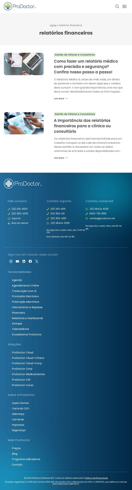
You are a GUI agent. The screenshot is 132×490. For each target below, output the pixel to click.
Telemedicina (20, 329)
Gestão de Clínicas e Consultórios (75, 54)
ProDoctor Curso (22, 385)
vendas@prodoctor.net (102, 218)
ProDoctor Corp (22, 369)
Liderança (18, 414)
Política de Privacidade (96, 478)
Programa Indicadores (26, 459)
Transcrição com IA (24, 291)
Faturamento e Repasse (27, 307)
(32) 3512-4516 (58, 218)
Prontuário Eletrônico (25, 296)
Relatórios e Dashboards (27, 318)
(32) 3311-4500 (20, 208)
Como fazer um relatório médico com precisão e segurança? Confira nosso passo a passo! (86, 67)
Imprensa (18, 425)
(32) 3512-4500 (20, 213)
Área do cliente (19, 223)
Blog (14, 454)
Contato (17, 465)
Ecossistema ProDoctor (27, 334)
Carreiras (18, 419)
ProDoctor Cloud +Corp (27, 363)
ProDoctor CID (21, 380)
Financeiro (18, 313)
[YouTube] (17, 261)
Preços (16, 448)
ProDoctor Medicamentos (28, 374)
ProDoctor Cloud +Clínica (28, 358)
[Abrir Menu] (124, 6)
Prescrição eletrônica (25, 302)
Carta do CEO (20, 408)
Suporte (16, 218)
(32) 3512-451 (57, 213)
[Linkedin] (24, 261)
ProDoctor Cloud (22, 352)
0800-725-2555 (97, 213)
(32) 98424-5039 (60, 223)
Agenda (17, 280)
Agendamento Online (25, 285)
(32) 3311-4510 (58, 208)
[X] (36, 261)
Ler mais (60, 98)
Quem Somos (20, 403)
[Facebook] (30, 261)
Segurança (18, 430)
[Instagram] (11, 261)
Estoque (17, 323)
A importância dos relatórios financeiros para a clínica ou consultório (82, 126)
